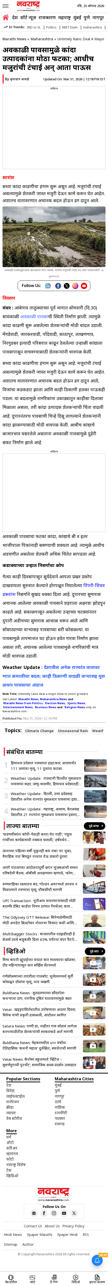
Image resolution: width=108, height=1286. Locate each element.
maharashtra (92, 27)
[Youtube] (84, 286)
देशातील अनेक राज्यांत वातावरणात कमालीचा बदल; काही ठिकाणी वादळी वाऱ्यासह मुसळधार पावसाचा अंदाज (54, 676)
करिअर (11, 1148)
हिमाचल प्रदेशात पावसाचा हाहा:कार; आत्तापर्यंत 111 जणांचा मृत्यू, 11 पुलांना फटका (43, 765)
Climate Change (39, 730)
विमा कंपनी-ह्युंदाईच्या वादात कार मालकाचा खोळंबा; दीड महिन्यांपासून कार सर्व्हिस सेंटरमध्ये (39, 962)
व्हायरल (12, 1153)
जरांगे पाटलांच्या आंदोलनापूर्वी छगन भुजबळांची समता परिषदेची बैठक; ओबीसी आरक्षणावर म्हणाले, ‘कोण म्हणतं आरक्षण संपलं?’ (40, 870)
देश (15, 17)
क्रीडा (10, 1107)
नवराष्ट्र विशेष (15, 1164)
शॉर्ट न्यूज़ (28, 17)
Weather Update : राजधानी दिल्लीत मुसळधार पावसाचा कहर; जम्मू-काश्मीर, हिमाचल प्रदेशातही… (46, 781)
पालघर (60, 1118)
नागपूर (98, 17)
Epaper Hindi (67, 1234)
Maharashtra (42, 39)
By (17, 79)
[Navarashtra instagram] (54, 1213)
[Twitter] (67, 286)
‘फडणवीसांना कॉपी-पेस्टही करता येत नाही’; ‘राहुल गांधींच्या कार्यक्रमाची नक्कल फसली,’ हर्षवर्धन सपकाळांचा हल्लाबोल (37, 837)
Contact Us (33, 1226)
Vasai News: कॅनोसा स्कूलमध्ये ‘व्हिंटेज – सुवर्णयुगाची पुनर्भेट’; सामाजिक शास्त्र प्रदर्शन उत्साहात (39, 1062)
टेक (9, 1170)
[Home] (6, 18)
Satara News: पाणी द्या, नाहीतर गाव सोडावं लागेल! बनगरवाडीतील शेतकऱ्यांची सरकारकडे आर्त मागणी (40, 1028)
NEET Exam (70, 27)
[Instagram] (75, 286)
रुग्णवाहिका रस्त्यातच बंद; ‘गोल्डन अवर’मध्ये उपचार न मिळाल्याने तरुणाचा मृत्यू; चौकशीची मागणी (40, 886)
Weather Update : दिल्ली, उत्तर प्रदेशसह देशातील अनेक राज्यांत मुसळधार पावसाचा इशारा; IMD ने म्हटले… (45, 796)
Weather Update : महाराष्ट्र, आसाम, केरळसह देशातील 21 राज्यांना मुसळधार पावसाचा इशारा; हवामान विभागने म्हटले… (45, 811)
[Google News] (47, 285)
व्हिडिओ (12, 1175)
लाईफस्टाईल (15, 1096)
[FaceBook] (58, 286)
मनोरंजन (12, 1101)
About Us (52, 1226)
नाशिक (60, 1107)
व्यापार (11, 1113)
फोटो (10, 1159)
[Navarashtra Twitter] (74, 1213)
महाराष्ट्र (64, 17)
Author (28, 1244)
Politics (51, 27)
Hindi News (13, 1234)
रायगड (60, 1124)
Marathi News (14, 39)
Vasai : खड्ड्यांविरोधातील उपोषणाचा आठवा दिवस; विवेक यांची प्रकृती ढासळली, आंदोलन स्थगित (39, 1012)
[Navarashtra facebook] (44, 1213)
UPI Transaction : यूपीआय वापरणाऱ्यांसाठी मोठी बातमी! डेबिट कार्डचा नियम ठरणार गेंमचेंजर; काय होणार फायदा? (39, 903)
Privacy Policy (73, 1226)
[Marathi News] (28, 6)
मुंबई (77, 17)
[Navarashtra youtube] (64, 1213)
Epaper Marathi (39, 1234)
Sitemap (10, 1244)
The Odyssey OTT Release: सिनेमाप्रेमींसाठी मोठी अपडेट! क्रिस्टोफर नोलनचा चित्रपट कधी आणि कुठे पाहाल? (38, 920)
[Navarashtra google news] (34, 1213)
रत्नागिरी (61, 1113)
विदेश (10, 1090)
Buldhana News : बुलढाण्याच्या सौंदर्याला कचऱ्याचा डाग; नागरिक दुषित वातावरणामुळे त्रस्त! (37, 995)
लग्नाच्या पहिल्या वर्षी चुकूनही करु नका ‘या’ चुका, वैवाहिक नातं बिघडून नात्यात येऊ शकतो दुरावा (37, 853)
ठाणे (58, 1101)
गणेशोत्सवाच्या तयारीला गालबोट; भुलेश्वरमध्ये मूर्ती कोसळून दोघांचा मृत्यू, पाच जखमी (38, 979)
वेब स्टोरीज (14, 1118)
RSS (86, 1234)
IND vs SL (34, 27)
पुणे (87, 17)
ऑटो (10, 1142)
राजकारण (47, 17)
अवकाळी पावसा (34, 316)
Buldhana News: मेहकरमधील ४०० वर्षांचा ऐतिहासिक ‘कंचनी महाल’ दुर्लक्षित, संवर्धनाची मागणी (39, 1045)
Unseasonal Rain (73, 730)
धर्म (8, 1137)
